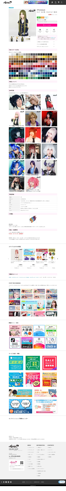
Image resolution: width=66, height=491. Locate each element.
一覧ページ (53, 37)
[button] (8, 259)
